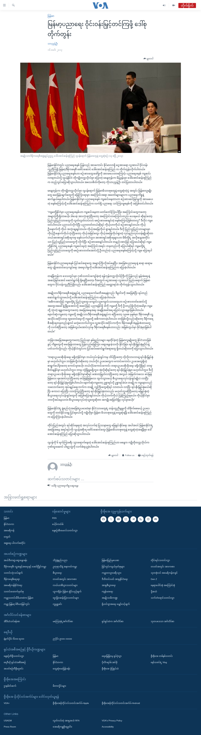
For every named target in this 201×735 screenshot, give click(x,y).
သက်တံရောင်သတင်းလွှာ (162, 598)
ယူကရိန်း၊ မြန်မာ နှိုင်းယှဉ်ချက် (67, 591)
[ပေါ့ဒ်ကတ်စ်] (148, 519)
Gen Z (154, 579)
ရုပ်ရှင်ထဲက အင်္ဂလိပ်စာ (112, 621)
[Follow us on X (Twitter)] (111, 519)
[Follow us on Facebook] (103, 519)
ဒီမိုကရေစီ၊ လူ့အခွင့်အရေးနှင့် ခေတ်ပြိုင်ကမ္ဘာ (25, 566)
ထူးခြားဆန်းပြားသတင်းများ (66, 598)
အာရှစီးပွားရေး (109, 585)
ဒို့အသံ (154, 591)
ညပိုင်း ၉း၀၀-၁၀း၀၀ (62, 639)
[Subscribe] (156, 519)
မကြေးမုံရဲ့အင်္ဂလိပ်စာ (63, 621)
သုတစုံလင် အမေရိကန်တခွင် (164, 573)
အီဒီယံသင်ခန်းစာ (12, 621)
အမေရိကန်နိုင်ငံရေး (13, 585)
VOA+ (7, 703)
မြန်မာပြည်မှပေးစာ (110, 560)
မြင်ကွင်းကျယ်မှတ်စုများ (113, 566)
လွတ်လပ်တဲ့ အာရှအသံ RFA (66, 720)
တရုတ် (7, 536)
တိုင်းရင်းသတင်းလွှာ (160, 560)
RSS (54, 518)
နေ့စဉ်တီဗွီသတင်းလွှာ (14, 656)
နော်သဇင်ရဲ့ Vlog (159, 662)
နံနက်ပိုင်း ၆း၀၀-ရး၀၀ (14, 639)
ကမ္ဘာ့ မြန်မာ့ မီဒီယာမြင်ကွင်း (17, 604)
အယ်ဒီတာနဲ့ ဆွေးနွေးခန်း (15, 560)
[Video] (173, 5)
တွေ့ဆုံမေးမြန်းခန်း (61, 668)
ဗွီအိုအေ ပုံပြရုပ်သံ (110, 668)
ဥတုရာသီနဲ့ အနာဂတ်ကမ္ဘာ (65, 566)
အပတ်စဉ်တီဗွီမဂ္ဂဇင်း (13, 668)
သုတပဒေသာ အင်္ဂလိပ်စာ (162, 621)
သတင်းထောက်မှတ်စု (14, 591)
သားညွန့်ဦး (53, 43)
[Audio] (164, 5)
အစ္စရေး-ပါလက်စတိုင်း (14, 543)
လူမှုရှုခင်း (57, 604)
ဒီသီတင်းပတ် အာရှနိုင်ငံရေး (115, 579)
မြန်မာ (51, 16)
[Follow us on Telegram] (133, 519)
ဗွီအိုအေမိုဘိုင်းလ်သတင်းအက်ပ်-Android (121, 703)
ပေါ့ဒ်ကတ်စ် (57, 524)
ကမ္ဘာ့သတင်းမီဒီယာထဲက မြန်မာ (18, 598)
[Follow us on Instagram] (126, 519)
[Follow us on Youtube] (118, 519)
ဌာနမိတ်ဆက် (10, 686)
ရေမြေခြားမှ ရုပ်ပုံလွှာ (112, 656)
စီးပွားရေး (57, 573)
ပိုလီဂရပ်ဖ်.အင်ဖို (109, 662)
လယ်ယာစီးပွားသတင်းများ (65, 585)
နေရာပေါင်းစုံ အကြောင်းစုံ (163, 585)
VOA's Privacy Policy (112, 720)
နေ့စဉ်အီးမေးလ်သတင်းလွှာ (65, 530)
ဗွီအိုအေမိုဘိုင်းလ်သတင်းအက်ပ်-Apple (71, 703)
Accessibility (108, 726)
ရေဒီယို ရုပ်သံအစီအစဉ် (15, 662)
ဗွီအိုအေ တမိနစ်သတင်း (162, 656)
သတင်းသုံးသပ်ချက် (13, 573)
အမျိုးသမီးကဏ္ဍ (110, 598)
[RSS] (141, 519)
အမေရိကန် (9, 530)
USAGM (8, 720)
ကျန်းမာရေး (107, 591)
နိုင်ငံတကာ (9, 524)
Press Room (10, 726)
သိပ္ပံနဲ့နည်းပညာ (60, 560)
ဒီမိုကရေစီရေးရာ (12, 579)
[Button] (148, 59)
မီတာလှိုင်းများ (59, 686)
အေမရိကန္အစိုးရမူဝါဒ (62, 726)
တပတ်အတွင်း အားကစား (65, 579)
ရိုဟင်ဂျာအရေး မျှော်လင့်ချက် (116, 604)
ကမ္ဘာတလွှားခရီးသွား (111, 573)
